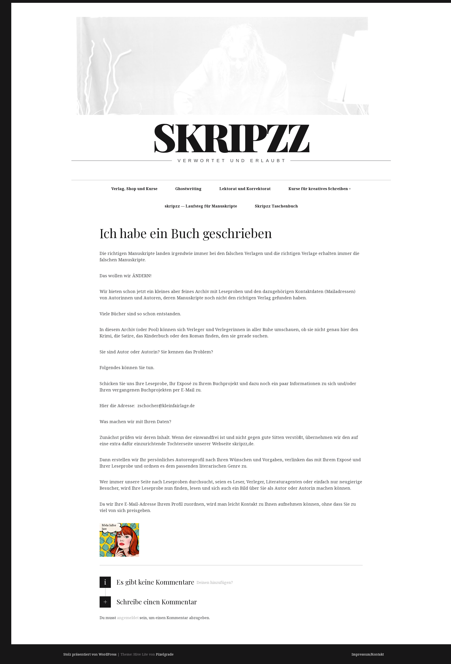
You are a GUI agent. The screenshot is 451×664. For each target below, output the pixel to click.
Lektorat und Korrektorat (245, 188)
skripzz (230, 136)
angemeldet (128, 617)
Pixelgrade (165, 654)
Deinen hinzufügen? (215, 582)
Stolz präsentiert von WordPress (90, 654)
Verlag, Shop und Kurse (134, 188)
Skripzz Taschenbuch (276, 206)
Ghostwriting (188, 188)
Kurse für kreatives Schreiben (318, 188)
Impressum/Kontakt (368, 654)
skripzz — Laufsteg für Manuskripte (201, 206)
